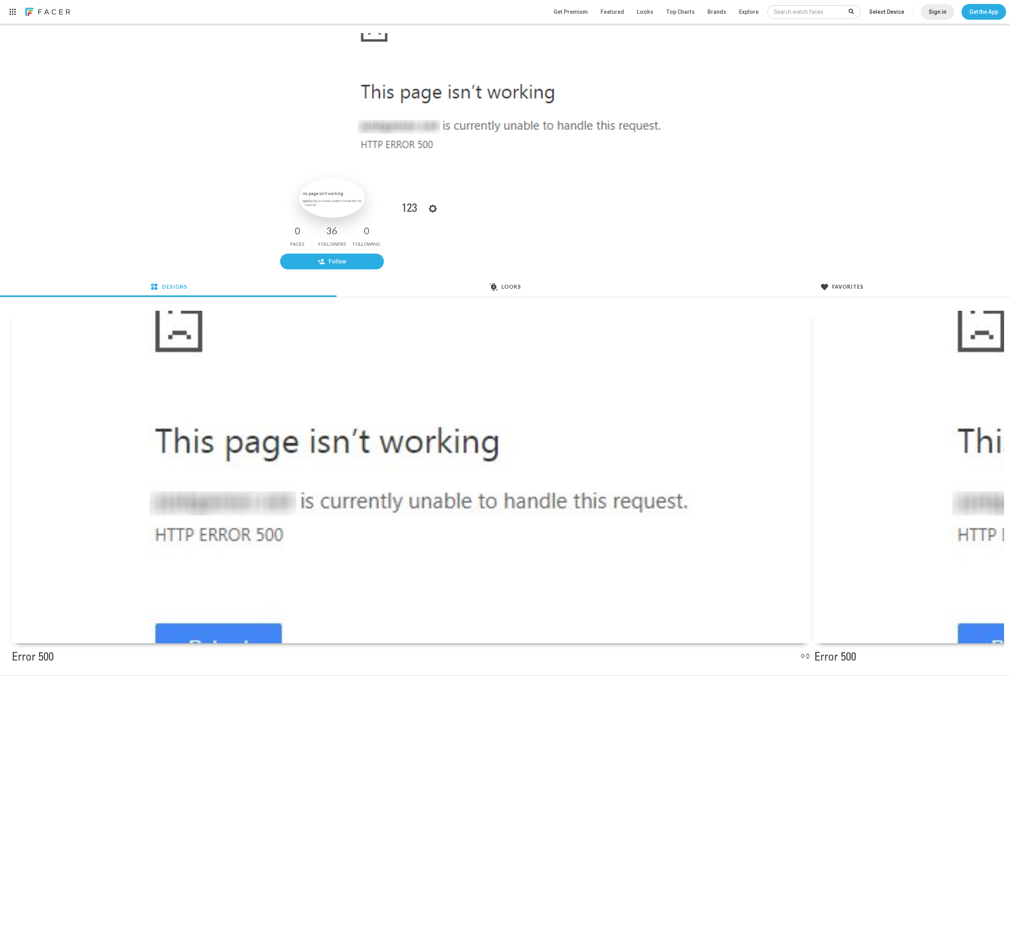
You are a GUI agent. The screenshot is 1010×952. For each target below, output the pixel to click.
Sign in (937, 12)
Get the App (983, 12)
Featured (612, 12)
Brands (716, 12)
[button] (983, 12)
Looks (645, 12)
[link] (47, 12)
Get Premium (571, 12)
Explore (749, 12)
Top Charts (680, 12)
